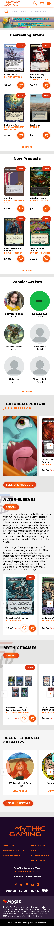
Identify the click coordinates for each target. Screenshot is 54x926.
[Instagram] (27, 884)
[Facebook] (16, 884)
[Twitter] (21, 884)
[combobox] (27, 11)
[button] (50, 446)
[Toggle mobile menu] (49, 3)
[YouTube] (32, 884)
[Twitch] (38, 884)
